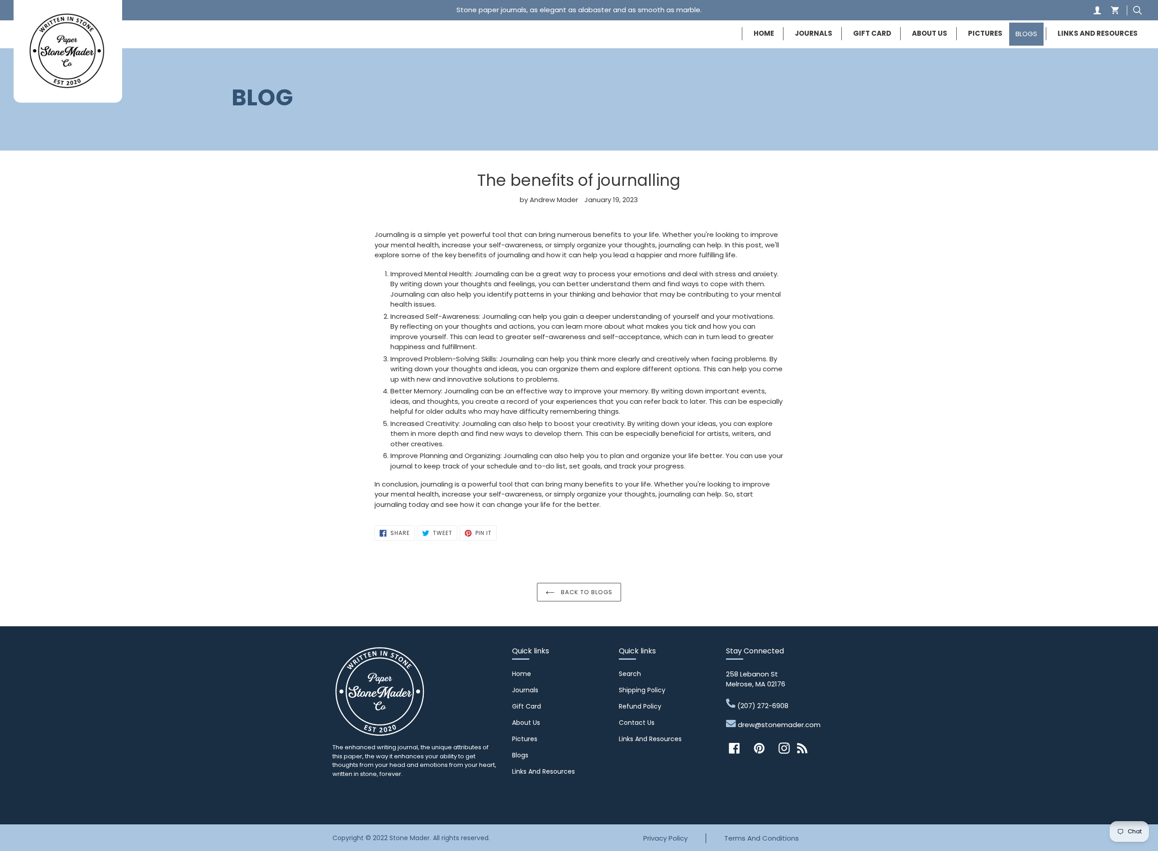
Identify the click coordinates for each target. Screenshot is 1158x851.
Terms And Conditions (761, 838)
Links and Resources (543, 771)
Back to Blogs (586, 592)
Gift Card (526, 706)
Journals (525, 690)
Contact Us (637, 722)
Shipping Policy (642, 690)
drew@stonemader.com (778, 724)
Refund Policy (640, 706)
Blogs (520, 755)
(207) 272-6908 (762, 705)
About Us (526, 722)
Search (630, 673)
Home (521, 673)
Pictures (524, 738)
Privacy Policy (665, 838)
